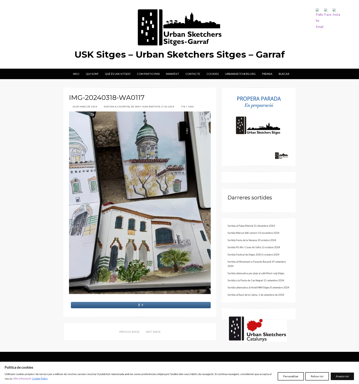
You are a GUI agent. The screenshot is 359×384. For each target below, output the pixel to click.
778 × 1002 (187, 106)
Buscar (284, 73)
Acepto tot (342, 376)
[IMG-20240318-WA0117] (140, 202)
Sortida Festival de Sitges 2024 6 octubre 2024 (253, 254)
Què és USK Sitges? (118, 73)
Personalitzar (290, 376)
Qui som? (92, 73)
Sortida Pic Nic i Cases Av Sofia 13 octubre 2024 (254, 247)
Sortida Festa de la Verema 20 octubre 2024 (252, 240)
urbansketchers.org (240, 73)
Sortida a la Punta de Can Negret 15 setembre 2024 (256, 280)
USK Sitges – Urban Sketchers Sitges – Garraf (179, 54)
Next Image (153, 331)
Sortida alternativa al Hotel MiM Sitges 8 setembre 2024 (258, 287)
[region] (179, 373)
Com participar (148, 73)
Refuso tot (317, 376)
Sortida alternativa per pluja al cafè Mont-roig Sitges (256, 273)
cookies (213, 73)
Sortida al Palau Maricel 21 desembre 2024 (251, 225)
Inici (76, 73)
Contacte (192, 73)
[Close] (355, 365)
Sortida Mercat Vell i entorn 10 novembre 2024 (253, 232)
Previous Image (129, 331)
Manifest (172, 73)
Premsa (267, 73)
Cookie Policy (40, 378)
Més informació (22, 378)
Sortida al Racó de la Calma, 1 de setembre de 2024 (256, 294)
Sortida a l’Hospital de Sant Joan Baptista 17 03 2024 (138, 106)
